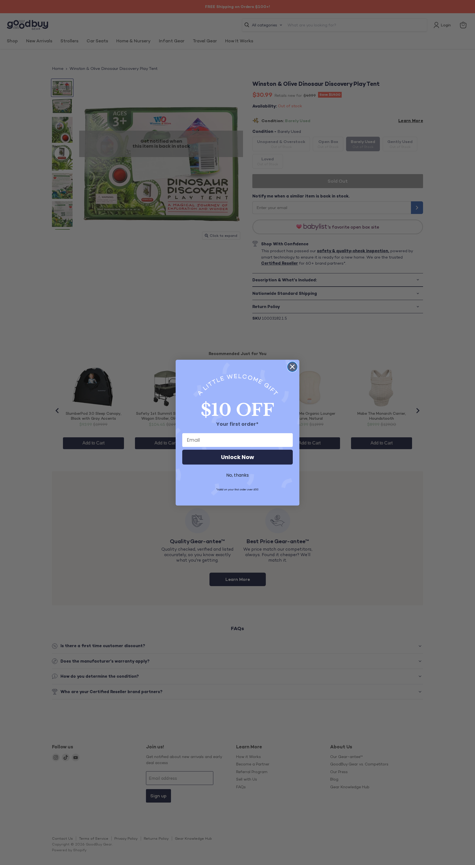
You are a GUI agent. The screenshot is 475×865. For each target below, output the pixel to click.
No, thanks (237, 475)
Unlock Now (237, 457)
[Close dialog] (292, 367)
